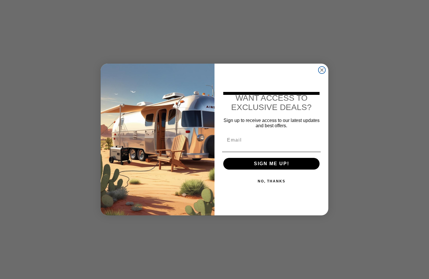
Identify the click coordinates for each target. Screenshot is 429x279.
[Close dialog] (321, 70)
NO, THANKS (271, 181)
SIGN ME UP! (271, 163)
